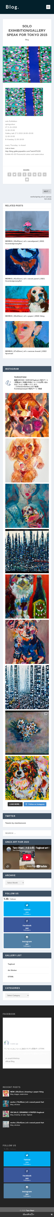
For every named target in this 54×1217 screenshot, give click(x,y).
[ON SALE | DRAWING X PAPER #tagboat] (6, 1114)
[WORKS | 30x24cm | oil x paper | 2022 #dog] (27, 299)
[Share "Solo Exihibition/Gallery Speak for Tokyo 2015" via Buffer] (39, 174)
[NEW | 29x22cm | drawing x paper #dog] (6, 1093)
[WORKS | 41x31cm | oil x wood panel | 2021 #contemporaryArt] (27, 262)
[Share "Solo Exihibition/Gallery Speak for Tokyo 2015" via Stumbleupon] (44, 174)
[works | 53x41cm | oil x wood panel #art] (6, 1124)
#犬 (46, 1049)
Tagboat (29, 1115)
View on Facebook (10, 1066)
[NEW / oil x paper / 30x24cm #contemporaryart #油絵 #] (27, 778)
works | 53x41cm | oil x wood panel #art (27, 1123)
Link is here (9, 148)
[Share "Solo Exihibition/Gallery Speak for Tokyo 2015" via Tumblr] (24, 174)
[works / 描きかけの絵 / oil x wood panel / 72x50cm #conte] (27, 506)
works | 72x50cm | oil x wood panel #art (27, 1102)
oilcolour (17, 1104)
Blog (27, 40)
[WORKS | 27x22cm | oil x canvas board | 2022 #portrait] (27, 334)
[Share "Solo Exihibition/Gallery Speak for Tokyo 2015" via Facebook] (9, 174)
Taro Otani (30, 1211)
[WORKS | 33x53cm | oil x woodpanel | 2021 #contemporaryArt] (27, 224)
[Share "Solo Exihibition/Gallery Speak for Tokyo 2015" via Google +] (19, 174)
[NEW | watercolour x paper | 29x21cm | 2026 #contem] (27, 460)
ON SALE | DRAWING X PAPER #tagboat (27, 1112)
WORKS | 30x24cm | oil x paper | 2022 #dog (25, 316)
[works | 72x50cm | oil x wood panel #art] (6, 1103)
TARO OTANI (15, 1042)
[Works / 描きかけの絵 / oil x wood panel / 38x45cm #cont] (27, 551)
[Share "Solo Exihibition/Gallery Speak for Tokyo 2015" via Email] (27, 179)
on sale (23, 1115)
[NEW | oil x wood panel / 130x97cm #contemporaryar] (27, 687)
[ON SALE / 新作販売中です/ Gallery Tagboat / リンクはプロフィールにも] (27, 733)
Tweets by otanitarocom (15, 823)
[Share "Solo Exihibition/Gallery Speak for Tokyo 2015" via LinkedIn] (34, 174)
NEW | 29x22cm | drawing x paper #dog (27, 1092)
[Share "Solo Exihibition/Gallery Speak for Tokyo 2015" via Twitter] (14, 174)
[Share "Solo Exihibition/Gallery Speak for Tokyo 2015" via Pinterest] (29, 174)
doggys (16, 1094)
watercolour (24, 1094)
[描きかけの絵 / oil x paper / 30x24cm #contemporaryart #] (27, 596)
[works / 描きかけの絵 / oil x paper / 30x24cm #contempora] (27, 415)
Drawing (17, 1115)
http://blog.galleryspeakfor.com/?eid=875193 (23, 151)
